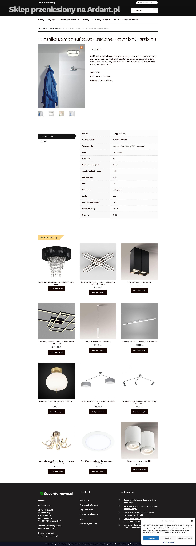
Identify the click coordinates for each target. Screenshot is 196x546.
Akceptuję (151, 538)
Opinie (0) (43, 141)
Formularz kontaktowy (89, 505)
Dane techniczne (46, 136)
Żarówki (117, 20)
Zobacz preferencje (185, 538)
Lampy (41, 20)
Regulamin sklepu (87, 510)
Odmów (168, 538)
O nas (82, 519)
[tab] (56, 136)
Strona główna (46, 28)
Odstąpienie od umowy (89, 514)
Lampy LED (88, 20)
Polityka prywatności (169, 542)
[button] (192, 521)
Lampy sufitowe (59, 28)
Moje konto (84, 500)
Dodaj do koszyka (56, 288)
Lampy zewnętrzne (103, 20)
